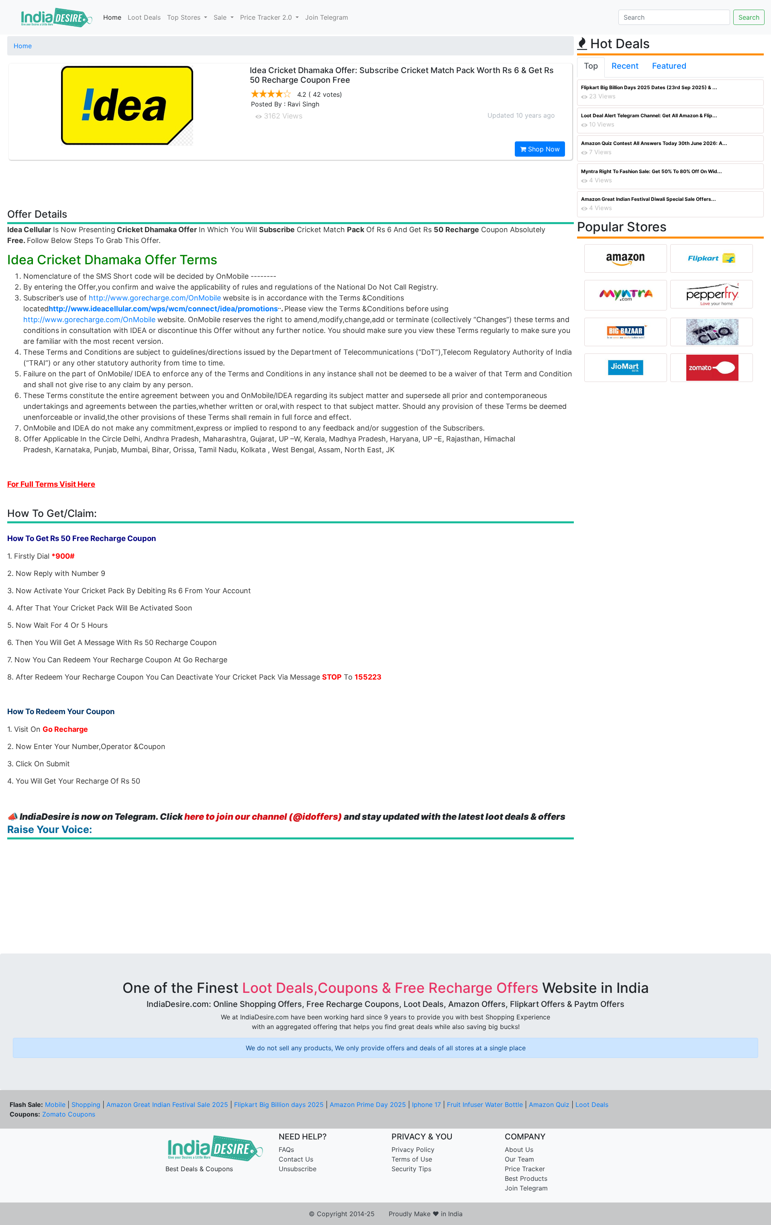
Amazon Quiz (549, 1104)
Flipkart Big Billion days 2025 (279, 1104)
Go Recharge (65, 729)
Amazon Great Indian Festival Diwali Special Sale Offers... (648, 199)
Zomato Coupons (68, 1114)
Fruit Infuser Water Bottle (485, 1104)
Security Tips (411, 1169)
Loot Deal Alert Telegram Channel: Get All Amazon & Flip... (649, 115)
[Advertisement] (291, 183)
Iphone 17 (426, 1104)
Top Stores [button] (184, 17)
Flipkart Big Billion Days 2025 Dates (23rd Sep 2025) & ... (649, 87)
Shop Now (543, 149)
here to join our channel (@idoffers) (263, 816)
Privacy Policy (413, 1149)
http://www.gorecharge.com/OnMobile (155, 298)
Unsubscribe (297, 1169)
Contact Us (296, 1159)
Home (112, 17)
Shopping (85, 1104)
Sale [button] (221, 17)
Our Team (519, 1159)
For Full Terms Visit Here (51, 484)
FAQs (286, 1149)
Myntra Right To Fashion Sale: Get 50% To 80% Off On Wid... (651, 171)
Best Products (526, 1178)
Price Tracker (525, 1169)
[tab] (591, 67)
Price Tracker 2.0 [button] (267, 17)
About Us (519, 1149)
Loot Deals (144, 17)
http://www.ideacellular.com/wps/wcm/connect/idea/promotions (163, 308)
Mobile (55, 1104)
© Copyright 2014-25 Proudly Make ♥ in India (386, 1214)
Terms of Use (412, 1159)
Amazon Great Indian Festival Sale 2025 (167, 1104)
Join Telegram (326, 17)
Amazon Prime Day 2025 (368, 1104)
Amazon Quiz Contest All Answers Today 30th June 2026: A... (654, 143)
